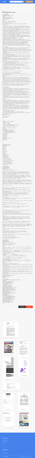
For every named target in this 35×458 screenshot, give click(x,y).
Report (29, 306)
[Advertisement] (17, 7)
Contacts (4, 443)
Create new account (5, 453)
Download (22, 306)
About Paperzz (4, 441)
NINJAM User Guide (8, 409)
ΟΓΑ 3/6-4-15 (23, 356)
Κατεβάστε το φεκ (23, 409)
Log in (3, 451)
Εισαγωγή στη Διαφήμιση (23, 375)
